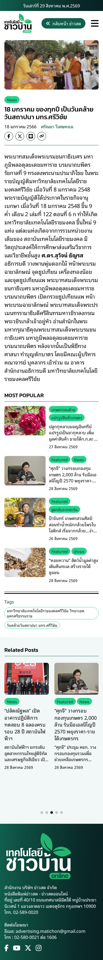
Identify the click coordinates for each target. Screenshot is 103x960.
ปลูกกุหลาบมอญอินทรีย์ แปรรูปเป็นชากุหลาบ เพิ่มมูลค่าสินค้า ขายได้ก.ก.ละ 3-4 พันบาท (73, 435)
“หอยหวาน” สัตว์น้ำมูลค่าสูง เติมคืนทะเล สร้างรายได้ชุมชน (73, 566)
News (12, 99)
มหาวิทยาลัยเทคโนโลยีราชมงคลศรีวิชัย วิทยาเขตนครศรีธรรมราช (45, 613)
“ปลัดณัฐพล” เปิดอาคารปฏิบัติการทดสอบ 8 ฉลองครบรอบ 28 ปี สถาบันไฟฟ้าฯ (25, 724)
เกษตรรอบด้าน (63, 409)
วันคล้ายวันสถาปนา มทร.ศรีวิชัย (32, 625)
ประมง (79, 551)
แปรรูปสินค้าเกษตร (66, 417)
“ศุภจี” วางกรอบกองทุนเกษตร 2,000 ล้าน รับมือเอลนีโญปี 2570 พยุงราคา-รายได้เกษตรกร (72, 477)
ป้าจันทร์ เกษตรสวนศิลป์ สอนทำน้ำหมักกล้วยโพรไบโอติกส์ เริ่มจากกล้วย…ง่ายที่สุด (72, 527)
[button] (41, 812)
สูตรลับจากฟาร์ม (64, 509)
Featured (59, 459)
